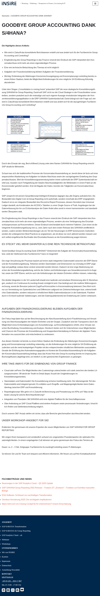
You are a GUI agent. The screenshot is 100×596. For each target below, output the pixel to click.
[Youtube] (22, 589)
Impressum (6, 561)
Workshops (6, 544)
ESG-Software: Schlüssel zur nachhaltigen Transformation (27, 495)
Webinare (5, 540)
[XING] (8, 590)
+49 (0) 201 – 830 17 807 (12, 581)
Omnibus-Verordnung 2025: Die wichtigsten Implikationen (27, 500)
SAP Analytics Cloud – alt (12, 535)
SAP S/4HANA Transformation (14, 526)
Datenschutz (6, 565)
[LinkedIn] (3, 590)
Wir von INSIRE (8, 552)
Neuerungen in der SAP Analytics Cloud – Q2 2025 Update (27, 483)
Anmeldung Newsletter (11, 570)
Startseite (5, 16)
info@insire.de (7, 577)
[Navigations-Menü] (95, 3)
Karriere (5, 557)
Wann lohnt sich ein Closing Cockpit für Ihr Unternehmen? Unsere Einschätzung (36, 504)
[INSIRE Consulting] (9, 3)
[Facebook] (17, 590)
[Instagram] (13, 590)
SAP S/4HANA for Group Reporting (16, 531)
